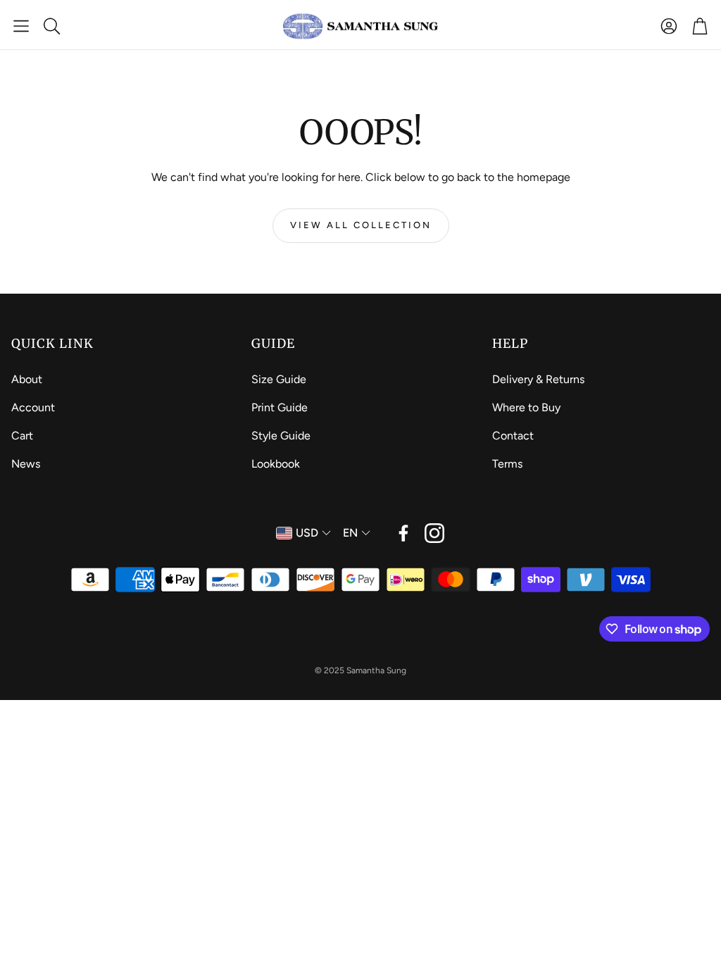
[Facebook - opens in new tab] (403, 533)
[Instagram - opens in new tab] (434, 533)
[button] (21, 26)
